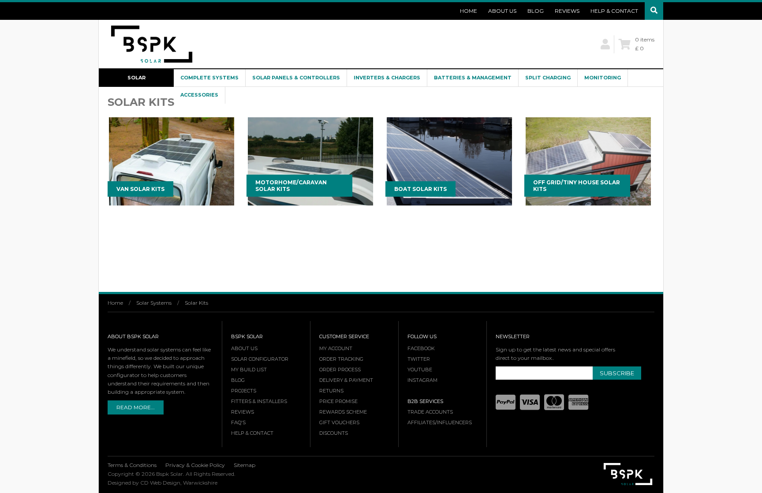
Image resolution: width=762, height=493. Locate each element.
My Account (335, 348)
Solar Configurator (136, 81)
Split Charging (548, 78)
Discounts (333, 433)
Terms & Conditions (132, 465)
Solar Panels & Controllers (296, 78)
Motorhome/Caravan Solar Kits (291, 185)
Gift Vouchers (339, 422)
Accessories (199, 95)
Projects (243, 391)
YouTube (419, 369)
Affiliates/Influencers (439, 422)
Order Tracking (341, 359)
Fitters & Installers (259, 401)
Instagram (422, 380)
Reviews (567, 10)
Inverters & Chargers (387, 78)
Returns (331, 391)
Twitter (418, 359)
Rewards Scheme (343, 412)
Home (468, 10)
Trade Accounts (430, 412)
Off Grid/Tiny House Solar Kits (576, 185)
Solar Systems (154, 302)
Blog (535, 10)
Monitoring (602, 78)
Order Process (340, 369)
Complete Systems (209, 78)
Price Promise (338, 401)
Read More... (135, 407)
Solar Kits (196, 302)
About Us (502, 10)
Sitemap (244, 465)
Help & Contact (614, 10)
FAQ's (238, 422)
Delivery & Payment (346, 380)
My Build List (249, 369)
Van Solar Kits (140, 189)
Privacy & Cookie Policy (195, 465)
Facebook (421, 348)
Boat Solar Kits (420, 189)
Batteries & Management (473, 78)
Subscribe (617, 373)
